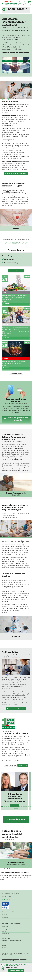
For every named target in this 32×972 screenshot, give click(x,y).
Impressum (4, 960)
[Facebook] (17, 243)
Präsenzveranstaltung (11, 263)
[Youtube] (15, 243)
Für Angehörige (6, 933)
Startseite (4, 915)
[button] (2, 806)
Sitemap (10, 960)
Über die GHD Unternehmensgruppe (11, 940)
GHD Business (6, 948)
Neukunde (5, 917)
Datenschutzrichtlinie (7, 959)
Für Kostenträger (6, 938)
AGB (14, 960)
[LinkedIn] (13, 243)
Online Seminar (9, 259)
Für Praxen (5, 931)
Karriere (4, 943)
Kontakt (4, 945)
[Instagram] (19, 243)
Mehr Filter (16, 270)
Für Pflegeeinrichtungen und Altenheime (12, 929)
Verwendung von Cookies (19, 959)
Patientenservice (6, 936)
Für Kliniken (5, 926)
